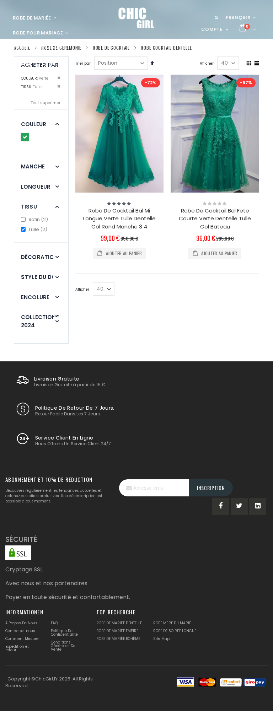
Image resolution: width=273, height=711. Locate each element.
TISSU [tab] (29, 206)
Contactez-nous (20, 631)
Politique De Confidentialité (64, 632)
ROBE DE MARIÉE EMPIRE (117, 631)
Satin (38, 219)
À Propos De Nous (21, 623)
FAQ (54, 623)
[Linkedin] (257, 506)
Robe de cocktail (111, 47)
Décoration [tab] (39, 257)
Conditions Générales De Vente (63, 646)
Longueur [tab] (35, 186)
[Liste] (256, 63)
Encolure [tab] (35, 297)
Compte (211, 29)
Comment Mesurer (22, 638)
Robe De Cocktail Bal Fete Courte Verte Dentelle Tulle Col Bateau (215, 218)
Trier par (83, 63)
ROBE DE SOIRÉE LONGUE (174, 631)
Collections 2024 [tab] (40, 321)
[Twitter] (239, 506)
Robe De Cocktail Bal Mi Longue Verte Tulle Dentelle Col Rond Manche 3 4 (119, 218)
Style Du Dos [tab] (40, 277)
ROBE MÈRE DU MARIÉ (172, 623)
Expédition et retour (17, 648)
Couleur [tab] (33, 124)
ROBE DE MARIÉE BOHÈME (118, 638)
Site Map (161, 638)
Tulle (38, 229)
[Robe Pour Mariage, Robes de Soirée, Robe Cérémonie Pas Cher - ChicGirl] (136, 17)
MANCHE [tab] (33, 166)
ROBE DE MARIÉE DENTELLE (119, 623)
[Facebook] (220, 506)
